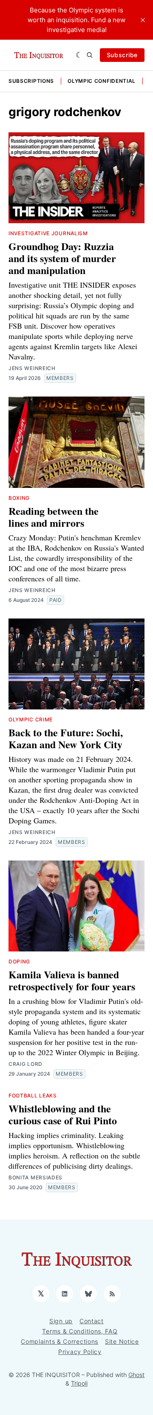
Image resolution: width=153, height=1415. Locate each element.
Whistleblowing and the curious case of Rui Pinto (62, 1114)
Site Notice (122, 1341)
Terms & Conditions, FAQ (79, 1331)
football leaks (32, 1095)
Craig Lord (25, 1064)
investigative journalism (48, 233)
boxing (19, 498)
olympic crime (30, 719)
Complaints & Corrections (59, 1341)
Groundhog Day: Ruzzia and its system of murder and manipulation (62, 258)
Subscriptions (31, 81)
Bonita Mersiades (35, 1177)
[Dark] (79, 55)
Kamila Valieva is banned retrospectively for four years (71, 980)
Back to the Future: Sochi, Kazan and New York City (65, 738)
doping (19, 961)
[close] (143, 20)
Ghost (136, 1374)
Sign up (61, 1321)
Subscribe (122, 54)
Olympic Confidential (102, 81)
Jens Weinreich (32, 368)
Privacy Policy (80, 1351)
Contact (91, 1321)
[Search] (89, 55)
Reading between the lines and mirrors (53, 516)
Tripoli (79, 1383)
